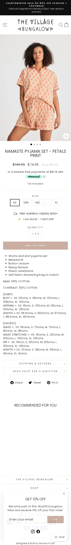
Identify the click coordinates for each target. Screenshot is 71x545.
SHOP (35, 488)
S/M (26, 202)
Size (35, 196)
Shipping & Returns (35, 363)
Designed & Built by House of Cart (35, 543)
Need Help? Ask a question (35, 371)
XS (15, 202)
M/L (38, 202)
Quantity (35, 227)
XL (56, 202)
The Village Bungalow (34, 479)
